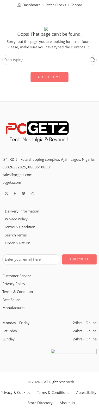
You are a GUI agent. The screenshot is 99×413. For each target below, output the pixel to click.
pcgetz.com (11, 182)
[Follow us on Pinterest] (23, 193)
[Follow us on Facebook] (15, 193)
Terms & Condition (20, 227)
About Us (67, 403)
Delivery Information (22, 211)
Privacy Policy (16, 219)
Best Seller (11, 300)
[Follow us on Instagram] (32, 193)
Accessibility (86, 392)
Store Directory (40, 403)
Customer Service (16, 276)
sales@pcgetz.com (17, 174)
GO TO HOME (49, 77)
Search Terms (16, 235)
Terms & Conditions (53, 392)
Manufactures (13, 307)
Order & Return (17, 243)
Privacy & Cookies (15, 392)
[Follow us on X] (6, 193)
